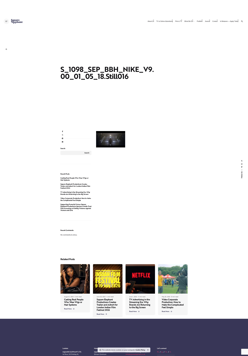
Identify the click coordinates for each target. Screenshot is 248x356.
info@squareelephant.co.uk (135, 354)
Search (62, 148)
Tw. (166, 352)
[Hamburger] (6, 21)
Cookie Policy (140, 350)
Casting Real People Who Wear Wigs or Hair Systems (74, 179)
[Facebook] (62, 131)
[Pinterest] (62, 138)
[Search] (242, 21)
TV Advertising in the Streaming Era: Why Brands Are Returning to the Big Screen (75, 193)
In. (170, 352)
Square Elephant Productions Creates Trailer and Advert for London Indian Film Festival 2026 (75, 186)
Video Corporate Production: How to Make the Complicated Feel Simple (75, 199)
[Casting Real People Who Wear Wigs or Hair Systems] (75, 279)
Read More (68, 309)
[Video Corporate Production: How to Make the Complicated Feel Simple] (173, 279)
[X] (62, 135)
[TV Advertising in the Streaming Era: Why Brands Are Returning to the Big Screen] (140, 279)
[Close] (148, 350)
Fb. (158, 352)
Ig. (162, 352)
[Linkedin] (62, 142)
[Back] (6, 49)
